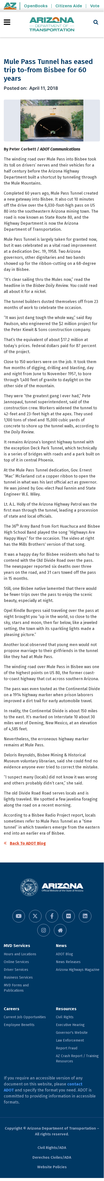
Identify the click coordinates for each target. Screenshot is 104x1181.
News (61, 945)
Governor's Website (72, 1033)
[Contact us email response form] (60, 930)
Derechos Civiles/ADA (51, 1157)
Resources (66, 1008)
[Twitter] (35, 916)
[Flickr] (68, 916)
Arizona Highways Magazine (77, 970)
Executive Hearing (70, 1025)
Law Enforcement (70, 1040)
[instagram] (43, 930)
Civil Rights (65, 1017)
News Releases (68, 962)
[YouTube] (18, 916)
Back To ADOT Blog (28, 843)
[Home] (52, 24)
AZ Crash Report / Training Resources (77, 1058)
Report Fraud (66, 1048)
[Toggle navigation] (7, 22)
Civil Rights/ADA (52, 1147)
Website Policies (52, 1167)
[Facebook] (52, 916)
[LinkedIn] (85, 916)
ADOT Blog (64, 954)
